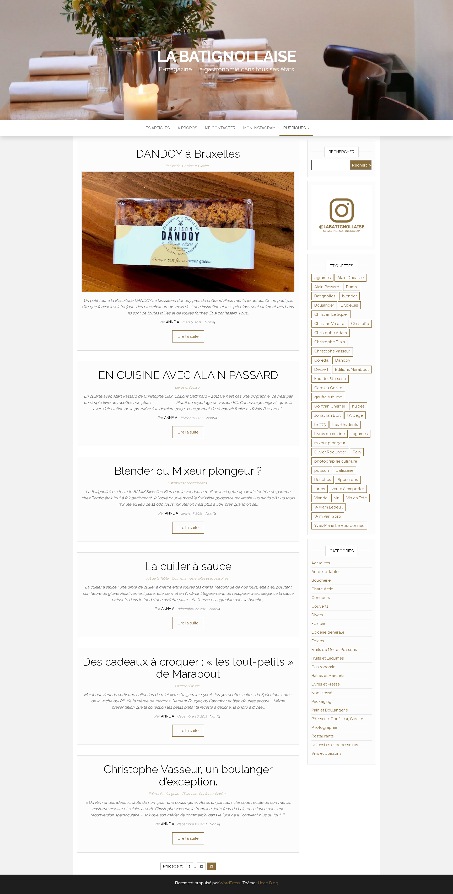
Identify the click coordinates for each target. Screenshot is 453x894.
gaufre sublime (328, 397)
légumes (360, 433)
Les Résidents (345, 424)
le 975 (320, 424)
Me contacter (220, 128)
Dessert (321, 369)
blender (349, 296)
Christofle (360, 323)
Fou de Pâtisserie (330, 378)
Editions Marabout (352, 369)
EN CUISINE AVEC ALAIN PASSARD (188, 375)
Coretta (321, 360)
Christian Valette (329, 323)
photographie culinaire (335, 461)
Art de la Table (157, 578)
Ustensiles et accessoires (187, 483)
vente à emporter (348, 488)
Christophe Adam (330, 332)
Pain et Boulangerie (164, 794)
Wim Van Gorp (327, 516)
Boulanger (324, 305)
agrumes (322, 277)
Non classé (321, 692)
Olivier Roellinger (330, 452)
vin (336, 498)
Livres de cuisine (329, 433)
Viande (320, 498)
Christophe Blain (329, 342)
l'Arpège (355, 415)
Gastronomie (323, 667)
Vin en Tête (356, 498)
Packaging (321, 701)
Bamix (351, 287)
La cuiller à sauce (188, 566)
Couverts (179, 578)
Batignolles (324, 296)
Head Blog (268, 883)
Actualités (320, 563)
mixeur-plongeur (329, 443)
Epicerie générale (327, 632)
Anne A (173, 322)
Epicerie (318, 623)
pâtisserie (344, 470)
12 (201, 866)
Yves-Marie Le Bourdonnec (339, 525)
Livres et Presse (187, 387)
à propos (187, 128)
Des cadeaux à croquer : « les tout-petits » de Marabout (188, 667)
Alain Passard (326, 287)
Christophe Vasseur (332, 351)
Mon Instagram (259, 128)
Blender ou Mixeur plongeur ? (188, 470)
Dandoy (342, 360)
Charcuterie (322, 589)
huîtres (358, 406)
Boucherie (321, 580)
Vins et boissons (326, 753)
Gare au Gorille (328, 388)
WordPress (229, 883)
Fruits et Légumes (327, 658)
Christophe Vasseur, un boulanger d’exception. (188, 775)
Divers (317, 615)
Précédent (172, 866)
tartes (319, 488)
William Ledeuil (328, 507)
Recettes (322, 479)
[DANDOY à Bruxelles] (188, 231)
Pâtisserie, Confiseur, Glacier (187, 166)
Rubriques (295, 128)
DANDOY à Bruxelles (188, 153)
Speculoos (348, 479)
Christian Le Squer (331, 314)
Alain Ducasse (350, 277)
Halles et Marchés (327, 675)
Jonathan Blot (327, 415)
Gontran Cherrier (329, 406)
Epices (317, 641)
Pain (357, 452)
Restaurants (322, 736)
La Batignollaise (226, 56)
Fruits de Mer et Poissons (334, 649)
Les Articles (157, 128)
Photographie (324, 727)
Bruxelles (349, 305)
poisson (321, 470)
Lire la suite (188, 336)
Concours (320, 597)
